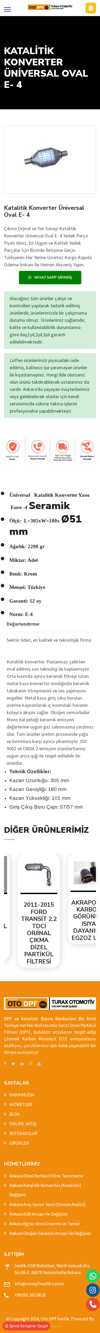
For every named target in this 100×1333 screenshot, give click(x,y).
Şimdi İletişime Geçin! (28, 1326)
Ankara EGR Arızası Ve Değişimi (38, 1214)
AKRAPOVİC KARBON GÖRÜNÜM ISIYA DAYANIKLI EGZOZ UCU (75, 920)
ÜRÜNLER (19, 1143)
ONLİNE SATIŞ (22, 1124)
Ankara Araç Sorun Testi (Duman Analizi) (47, 1204)
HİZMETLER (20, 1104)
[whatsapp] (93, 1276)
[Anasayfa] (50, 7)
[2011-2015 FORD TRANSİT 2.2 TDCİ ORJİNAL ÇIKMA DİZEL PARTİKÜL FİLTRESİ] (25, 875)
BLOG (14, 1114)
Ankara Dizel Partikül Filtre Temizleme (46, 1176)
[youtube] (39, 1064)
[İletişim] (91, 8)
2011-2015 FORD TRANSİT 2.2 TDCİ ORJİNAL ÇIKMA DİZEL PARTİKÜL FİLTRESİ (25, 933)
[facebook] (5, 1064)
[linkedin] (22, 1064)
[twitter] (13, 1064)
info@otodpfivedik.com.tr (39, 1284)
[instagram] (30, 1064)
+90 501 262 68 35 (30, 1295)
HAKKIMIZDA (21, 1095)
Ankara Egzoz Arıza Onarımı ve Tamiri (44, 1224)
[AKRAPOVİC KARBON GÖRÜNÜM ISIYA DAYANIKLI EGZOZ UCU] (75, 874)
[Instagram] (93, 1290)
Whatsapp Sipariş (53, 277)
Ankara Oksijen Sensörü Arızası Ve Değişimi (50, 1233)
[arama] (93, 1304)
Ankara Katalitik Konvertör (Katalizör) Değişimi (45, 1190)
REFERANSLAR (23, 1133)
